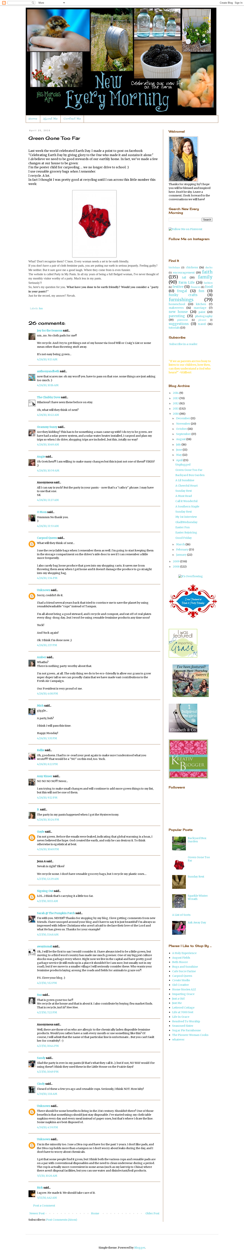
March (180, 544)
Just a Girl (178, 998)
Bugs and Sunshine (185, 966)
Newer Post (37, 1213)
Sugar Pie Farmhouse (186, 1030)
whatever (178, 1039)
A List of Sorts (181, 915)
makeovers (176, 307)
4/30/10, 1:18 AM (47, 1094)
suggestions (179, 324)
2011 (176, 408)
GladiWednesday (186, 522)
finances (196, 287)
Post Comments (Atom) (61, 1219)
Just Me (177, 1003)
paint (201, 312)
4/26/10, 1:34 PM (47, 578)
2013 (176, 398)
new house (178, 312)
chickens (192, 267)
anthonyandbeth (48, 371)
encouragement (184, 272)
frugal (182, 291)
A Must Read (183, 496)
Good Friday (183, 538)
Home (33, 119)
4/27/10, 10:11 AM (47, 901)
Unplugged (182, 464)
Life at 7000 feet (182, 1012)
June (179, 449)
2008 (176, 566)
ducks (209, 267)
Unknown (43, 590)
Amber (41, 657)
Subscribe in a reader (183, 344)
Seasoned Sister (182, 1025)
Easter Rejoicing (186, 532)
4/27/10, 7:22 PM (47, 1012)
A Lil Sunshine (184, 480)
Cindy (41, 1083)
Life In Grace (180, 1016)
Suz (39, 994)
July (178, 444)
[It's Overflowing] (190, 576)
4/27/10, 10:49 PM (48, 1071)
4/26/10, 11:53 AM (48, 526)
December (183, 418)
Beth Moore (180, 962)
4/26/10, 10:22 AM (48, 415)
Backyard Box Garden (190, 475)
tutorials (174, 327)
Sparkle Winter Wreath (198, 897)
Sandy (41, 1058)
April (179, 460)
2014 (176, 393)
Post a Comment (44, 1205)
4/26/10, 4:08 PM (47, 693)
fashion (208, 282)
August (181, 439)
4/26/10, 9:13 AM (47, 359)
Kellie (40, 750)
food (209, 287)
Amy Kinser (44, 776)
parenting (177, 316)
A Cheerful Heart (186, 485)
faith (207, 272)
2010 (176, 413)
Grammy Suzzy (47, 427)
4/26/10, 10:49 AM (48, 444)
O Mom (42, 512)
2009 (176, 561)
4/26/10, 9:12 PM (47, 797)
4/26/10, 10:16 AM (48, 385)
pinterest (182, 319)
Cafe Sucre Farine (184, 971)
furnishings (181, 299)
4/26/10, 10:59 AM (48, 470)
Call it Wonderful (186, 501)
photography (204, 316)
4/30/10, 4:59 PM (47, 1127)
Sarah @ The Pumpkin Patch (56, 913)
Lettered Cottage (183, 1007)
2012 (176, 403)
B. (38, 809)
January (181, 554)
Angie (41, 456)
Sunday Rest (183, 491)
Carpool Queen (47, 538)
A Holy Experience (184, 953)
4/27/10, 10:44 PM (48, 1046)
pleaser (202, 320)
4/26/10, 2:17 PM (47, 645)
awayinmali (44, 946)
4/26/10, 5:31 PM (47, 738)
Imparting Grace (183, 994)
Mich (40, 705)
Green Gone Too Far (188, 470)
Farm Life (187, 282)
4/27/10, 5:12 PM (47, 983)
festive (178, 287)
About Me (50, 119)
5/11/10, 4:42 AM (47, 1197)
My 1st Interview (186, 517)
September (183, 434)
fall (184, 277)
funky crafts (183, 295)
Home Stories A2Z (184, 989)
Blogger (139, 1247)
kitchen (201, 304)
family (205, 277)
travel (202, 324)
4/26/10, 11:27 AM (48, 500)
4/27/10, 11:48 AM (48, 934)
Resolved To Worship (186, 1021)
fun (41, 308)
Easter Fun (182, 527)
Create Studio (181, 980)
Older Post (152, 1213)
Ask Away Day (197, 922)
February (182, 549)
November (183, 423)
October (182, 429)
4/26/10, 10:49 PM (48, 849)
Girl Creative (180, 985)
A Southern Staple (187, 506)
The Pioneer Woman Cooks (190, 1035)
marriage (200, 307)
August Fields (181, 957)
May (179, 455)
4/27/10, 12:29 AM (48, 879)
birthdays (174, 267)
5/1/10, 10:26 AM (47, 1175)
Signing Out (45, 891)
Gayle (40, 831)
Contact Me (72, 119)
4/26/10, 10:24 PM (48, 819)
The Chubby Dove (48, 397)
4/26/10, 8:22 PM (47, 764)
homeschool (177, 304)
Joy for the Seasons (49, 330)
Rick (40, 1187)
